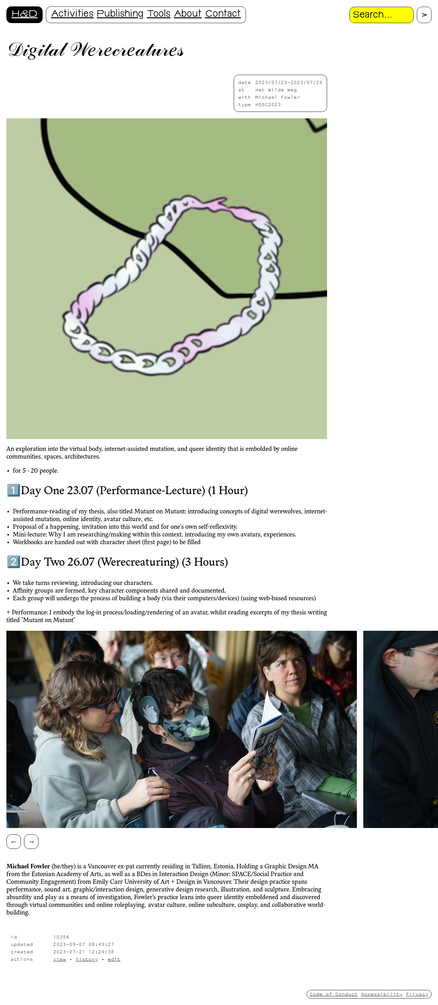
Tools (159, 14)
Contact (223, 14)
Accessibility (382, 994)
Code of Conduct (334, 994)
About (188, 14)
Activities (72, 14)
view (59, 959)
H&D (25, 14)
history (87, 959)
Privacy (417, 994)
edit (114, 959)
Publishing (120, 14)
